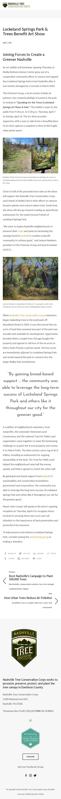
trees (20, 231)
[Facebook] (26, 775)
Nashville (25, 235)
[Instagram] (30, 775)
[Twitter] (35, 775)
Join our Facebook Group (30, 766)
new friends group (39, 537)
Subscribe (31, 757)
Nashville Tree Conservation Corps (27, 315)
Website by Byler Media (34, 794)
